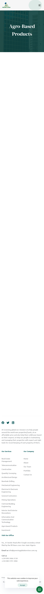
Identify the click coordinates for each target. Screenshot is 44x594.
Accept (22, 585)
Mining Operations (9, 500)
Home (26, 458)
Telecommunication (9, 465)
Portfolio (27, 470)
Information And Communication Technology (8, 519)
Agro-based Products (10, 526)
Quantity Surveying (9, 473)
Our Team (27, 466)
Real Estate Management (7, 459)
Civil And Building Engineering (8, 505)
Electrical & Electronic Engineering (10, 490)
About (26, 462)
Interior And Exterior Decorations (9, 511)
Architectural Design (9, 477)
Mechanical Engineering (11, 485)
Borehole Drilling (8, 481)
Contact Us (28, 474)
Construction (6, 469)
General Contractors (9, 496)
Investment (6, 530)
